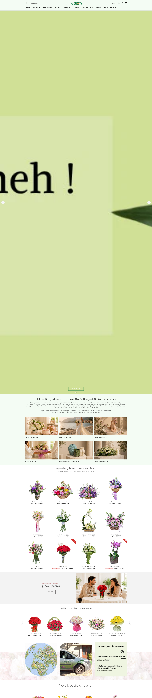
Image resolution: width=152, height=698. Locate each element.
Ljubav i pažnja (29, 461)
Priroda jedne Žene (89, 501)
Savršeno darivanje (37, 501)
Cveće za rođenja (99, 437)
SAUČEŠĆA (98, 7)
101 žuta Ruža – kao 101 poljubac (117, 633)
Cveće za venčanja (65, 437)
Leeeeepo (37, 566)
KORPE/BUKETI (47, 7)
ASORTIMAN (36, 7)
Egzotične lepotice (115, 566)
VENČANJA (77, 7)
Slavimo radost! (63, 501)
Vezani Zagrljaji (37, 534)
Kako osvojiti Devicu (63, 534)
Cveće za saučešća (100, 461)
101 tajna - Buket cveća (35, 633)
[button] (28, 8)
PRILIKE (27, 7)
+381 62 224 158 (33, 3)
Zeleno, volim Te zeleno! (88, 566)
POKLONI (57, 7)
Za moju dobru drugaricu (89, 534)
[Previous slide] (3, 202)
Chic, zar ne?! (115, 501)
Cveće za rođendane (31, 437)
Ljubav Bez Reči (63, 566)
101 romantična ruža (96, 633)
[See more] (41, 659)
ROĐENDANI (67, 7)
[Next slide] (149, 202)
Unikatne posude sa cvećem (68, 461)
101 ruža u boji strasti (55, 633)
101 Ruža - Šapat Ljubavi (76, 633)
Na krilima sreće (115, 534)
